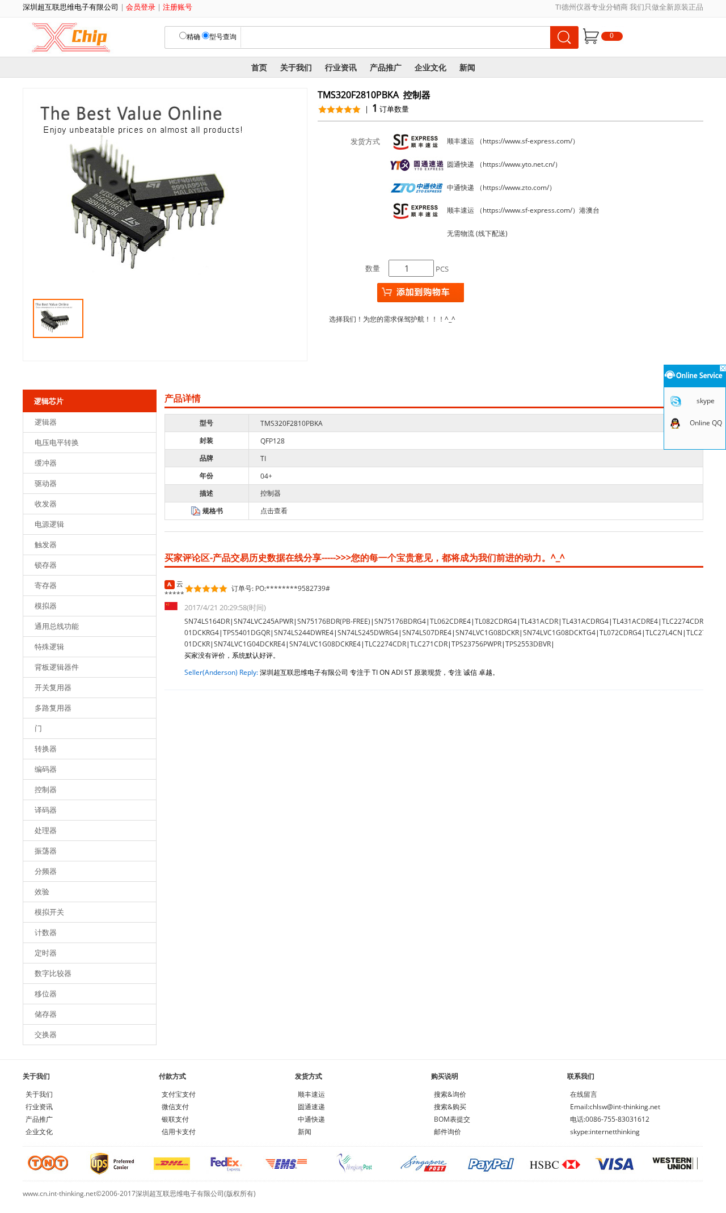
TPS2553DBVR (528, 644)
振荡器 (46, 851)
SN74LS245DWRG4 (367, 632)
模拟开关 (49, 912)
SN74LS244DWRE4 (304, 632)
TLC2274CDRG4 (687, 621)
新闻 (467, 67)
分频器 (46, 871)
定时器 (46, 953)
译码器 (46, 810)
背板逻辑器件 (57, 667)
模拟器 (46, 606)
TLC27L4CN (663, 632)
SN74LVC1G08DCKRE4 (325, 644)
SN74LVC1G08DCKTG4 (559, 632)
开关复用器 (53, 687)
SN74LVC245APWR (263, 621)
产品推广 (386, 67)
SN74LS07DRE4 (426, 632)
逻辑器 (46, 422)
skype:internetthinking (605, 1131)
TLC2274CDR (385, 644)
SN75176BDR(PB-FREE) (333, 621)
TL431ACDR (539, 621)
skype (706, 400)
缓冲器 (46, 463)
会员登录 (140, 7)
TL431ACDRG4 (585, 621)
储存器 (46, 1014)
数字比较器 (53, 973)
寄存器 (46, 585)
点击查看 (274, 510)
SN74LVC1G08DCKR (487, 632)
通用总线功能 (57, 626)
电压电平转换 (57, 442)
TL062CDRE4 (450, 621)
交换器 (46, 1034)
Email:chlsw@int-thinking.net (615, 1106)
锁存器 (46, 565)
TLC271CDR (429, 644)
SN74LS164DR (207, 621)
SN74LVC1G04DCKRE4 (249, 644)
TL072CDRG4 (620, 632)
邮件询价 (447, 1131)
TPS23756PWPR (476, 644)
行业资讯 (341, 67)
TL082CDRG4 (496, 621)
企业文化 (430, 67)
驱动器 (46, 483)
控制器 (46, 789)
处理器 (46, 830)
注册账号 (177, 7)
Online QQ (706, 423)
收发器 (46, 503)
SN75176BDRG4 (400, 621)
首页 (259, 67)
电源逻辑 (49, 524)
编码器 (46, 769)
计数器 (46, 932)
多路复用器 (53, 708)
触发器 (46, 544)
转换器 (46, 748)
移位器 (46, 993)
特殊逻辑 (49, 646)
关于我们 (296, 67)
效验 (42, 891)
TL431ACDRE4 (635, 621)
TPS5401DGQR (246, 632)
